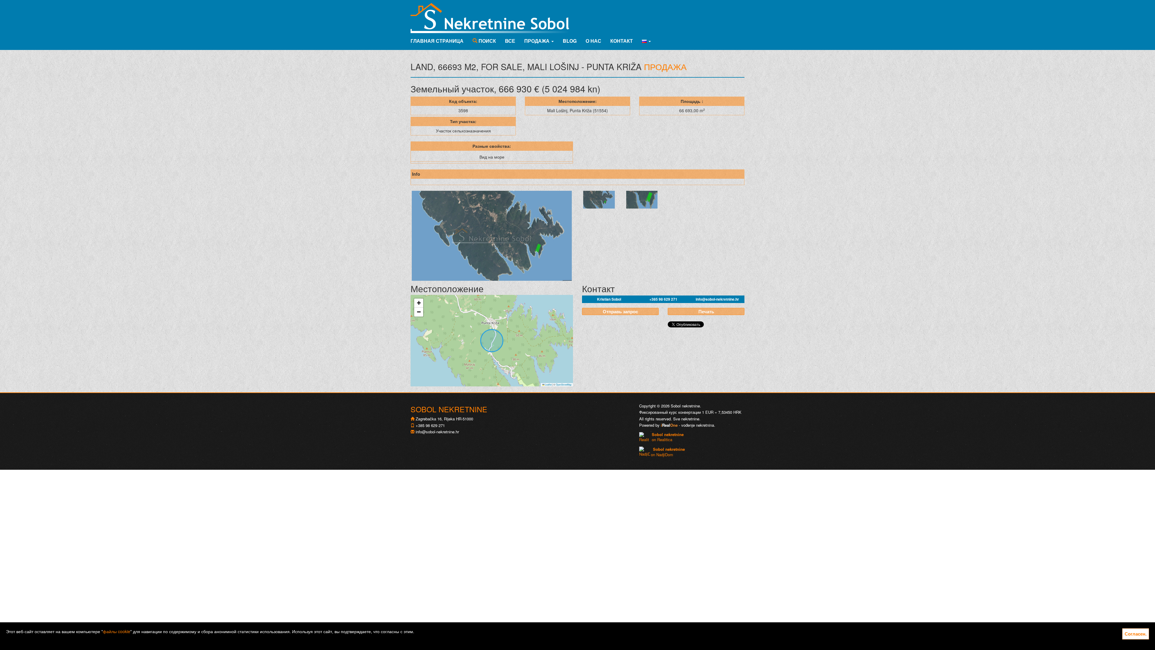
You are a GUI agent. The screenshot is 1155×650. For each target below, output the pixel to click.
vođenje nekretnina (697, 425)
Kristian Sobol (609, 299)
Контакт (621, 40)
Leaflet (548, 384)
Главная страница (437, 40)
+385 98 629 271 (663, 299)
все (510, 40)
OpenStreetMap (563, 384)
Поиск (486, 40)
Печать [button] (706, 311)
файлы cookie (116, 631)
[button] (646, 40)
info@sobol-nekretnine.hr (717, 299)
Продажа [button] (537, 40)
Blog (570, 40)
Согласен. (1136, 633)
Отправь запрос (620, 311)
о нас (593, 40)
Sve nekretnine (686, 419)
